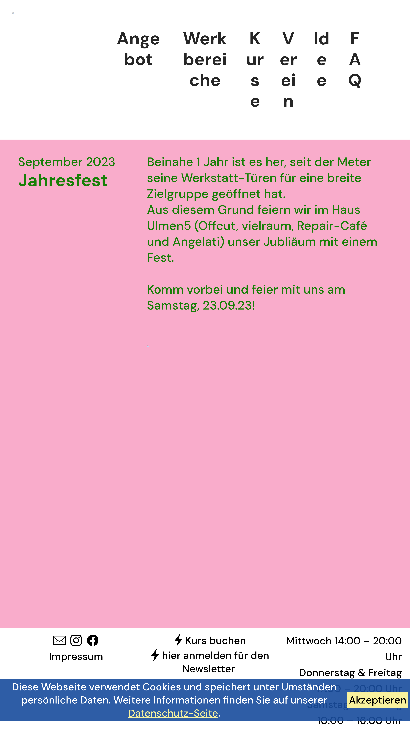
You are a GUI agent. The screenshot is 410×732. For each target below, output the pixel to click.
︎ (59, 641)
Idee (322, 59)
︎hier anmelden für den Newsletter (208, 662)
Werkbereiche (205, 59)
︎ (76, 641)
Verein (288, 69)
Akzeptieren (377, 700)
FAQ (355, 59)
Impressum (76, 656)
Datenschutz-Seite (173, 713)
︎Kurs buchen (208, 640)
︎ (93, 641)
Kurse (255, 69)
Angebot (138, 49)
